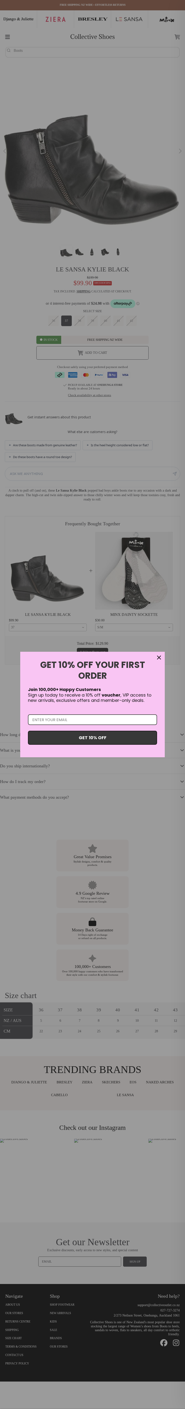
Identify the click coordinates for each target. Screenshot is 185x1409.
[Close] (159, 657)
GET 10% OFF (92, 738)
